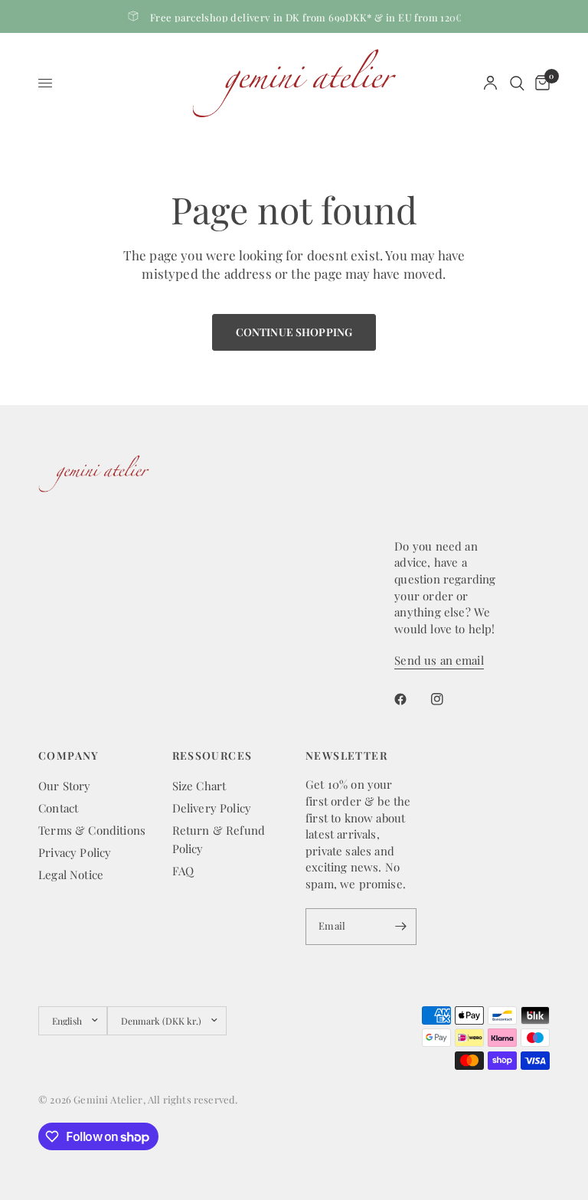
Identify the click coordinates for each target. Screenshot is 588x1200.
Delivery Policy (212, 808)
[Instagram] (448, 699)
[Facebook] (411, 699)
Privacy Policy (74, 852)
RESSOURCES (212, 755)
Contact (58, 808)
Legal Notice (70, 874)
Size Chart (199, 785)
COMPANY (69, 755)
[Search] (517, 83)
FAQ (183, 870)
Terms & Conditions (91, 830)
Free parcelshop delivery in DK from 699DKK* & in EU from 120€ (306, 17)
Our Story (64, 785)
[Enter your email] (401, 926)
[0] (540, 83)
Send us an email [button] (438, 660)
